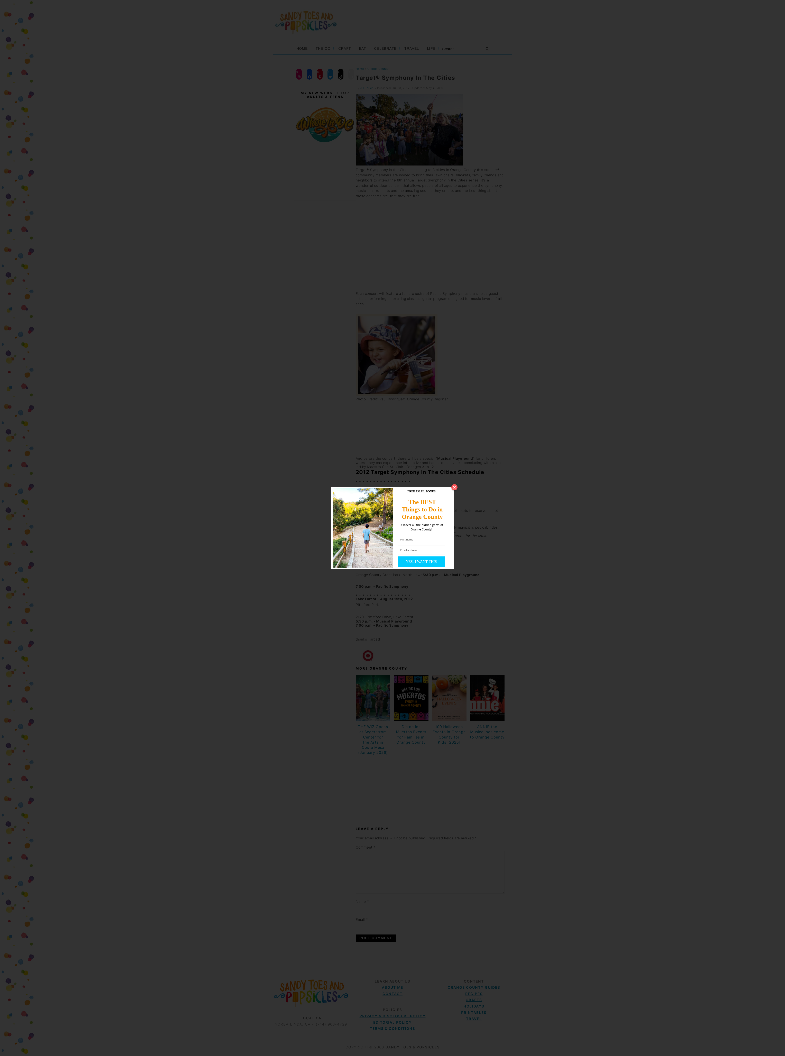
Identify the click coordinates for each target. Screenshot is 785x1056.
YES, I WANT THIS (421, 562)
